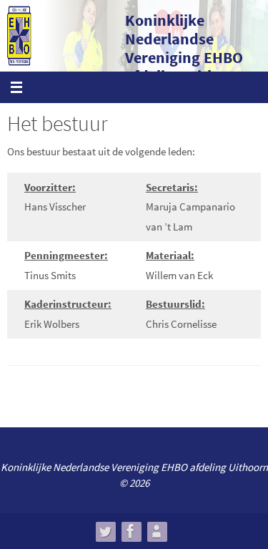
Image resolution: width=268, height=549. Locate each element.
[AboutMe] (156, 531)
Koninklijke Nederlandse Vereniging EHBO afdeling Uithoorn (187, 48)
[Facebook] (130, 531)
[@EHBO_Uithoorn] (105, 531)
